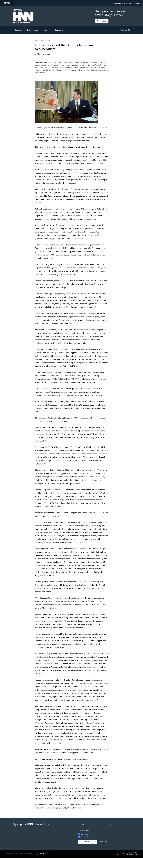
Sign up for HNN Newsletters (42, 854)
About (46, 30)
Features (18, 30)
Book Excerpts (32, 30)
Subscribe (101, 21)
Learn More (103, 842)
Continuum (85, 834)
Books (37, 40)
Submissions (58, 30)
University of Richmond (133, 3)
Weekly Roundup (87, 837)
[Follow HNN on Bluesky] (129, 30)
